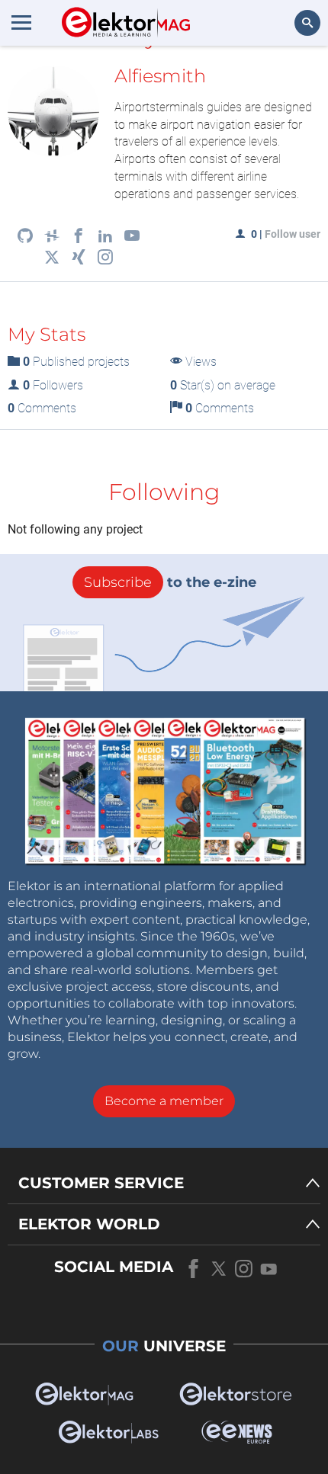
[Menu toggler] (21, 22)
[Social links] (25, 237)
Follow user (292, 234)
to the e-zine (170, 582)
